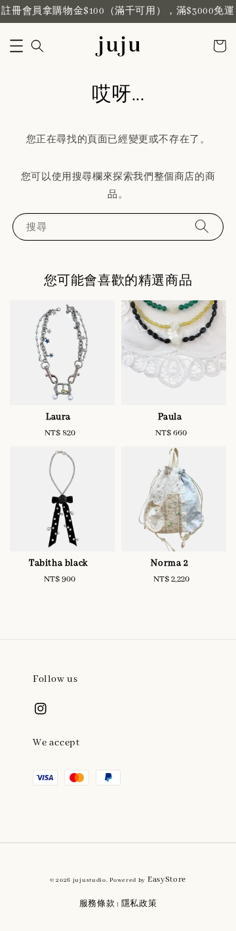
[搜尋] (202, 226)
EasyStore (167, 879)
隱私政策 (139, 904)
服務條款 (97, 904)
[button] (16, 45)
